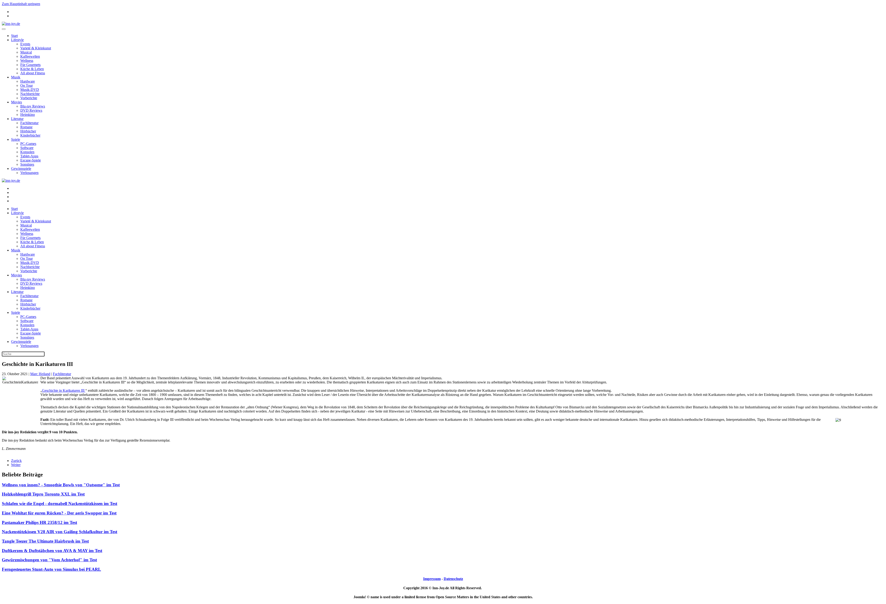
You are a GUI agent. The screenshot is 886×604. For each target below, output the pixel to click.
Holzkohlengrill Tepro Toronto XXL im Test (43, 494)
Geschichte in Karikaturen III (63, 390)
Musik (15, 77)
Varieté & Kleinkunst (35, 48)
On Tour (26, 85)
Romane (26, 127)
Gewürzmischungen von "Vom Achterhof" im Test (49, 559)
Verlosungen (29, 173)
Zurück (16, 461)
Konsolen (27, 152)
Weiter (16, 465)
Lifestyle (17, 40)
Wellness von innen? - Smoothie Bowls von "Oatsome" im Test (61, 484)
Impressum (432, 579)
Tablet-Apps (29, 156)
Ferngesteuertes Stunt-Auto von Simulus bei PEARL (51, 569)
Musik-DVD (29, 90)
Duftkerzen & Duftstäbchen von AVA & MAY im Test (52, 550)
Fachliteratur (29, 123)
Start (14, 36)
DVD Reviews (31, 110)
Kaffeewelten (30, 56)
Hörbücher (28, 131)
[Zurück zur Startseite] (11, 24)
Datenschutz (453, 579)
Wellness (26, 61)
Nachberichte (30, 94)
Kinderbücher (30, 135)
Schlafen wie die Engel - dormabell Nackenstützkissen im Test (59, 503)
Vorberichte (28, 98)
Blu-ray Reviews (32, 106)
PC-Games (28, 144)
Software (26, 148)
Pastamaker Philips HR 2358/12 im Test (39, 522)
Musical (26, 52)
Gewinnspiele (21, 168)
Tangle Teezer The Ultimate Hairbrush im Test (45, 541)
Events (25, 44)
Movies (16, 102)
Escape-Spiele (30, 160)
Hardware (27, 81)
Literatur (17, 119)
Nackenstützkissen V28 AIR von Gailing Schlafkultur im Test (59, 531)
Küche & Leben (32, 69)
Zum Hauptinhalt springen (21, 4)
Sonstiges (27, 164)
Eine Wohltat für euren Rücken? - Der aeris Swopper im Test (59, 513)
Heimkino (27, 115)
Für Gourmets (30, 65)
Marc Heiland (40, 374)
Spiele (15, 139)
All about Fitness (32, 73)
